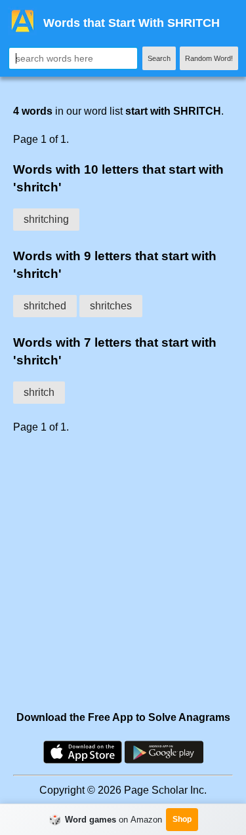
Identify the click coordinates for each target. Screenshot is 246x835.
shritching (46, 219)
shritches (111, 305)
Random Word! (209, 58)
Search (159, 58)
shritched (45, 305)
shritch (39, 392)
